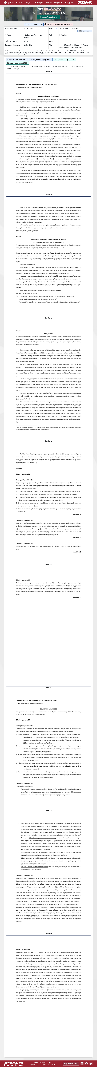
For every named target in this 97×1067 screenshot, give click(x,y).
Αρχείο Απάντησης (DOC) (18, 63)
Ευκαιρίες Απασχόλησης (48, 17)
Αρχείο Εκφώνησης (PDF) (18, 60)
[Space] (13, 1064)
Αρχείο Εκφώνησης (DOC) (42, 60)
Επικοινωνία (85, 31)
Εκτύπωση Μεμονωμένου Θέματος (59, 24)
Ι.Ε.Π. (55, 28)
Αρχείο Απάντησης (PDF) (65, 60)
